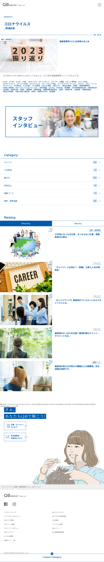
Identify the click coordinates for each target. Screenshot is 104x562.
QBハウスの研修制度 (59, 516)
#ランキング (7, 86)
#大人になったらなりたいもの (26, 88)
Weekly (78, 223)
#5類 (24, 82)
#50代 (18, 82)
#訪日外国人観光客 (22, 91)
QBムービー (56, 528)
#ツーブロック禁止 (49, 84)
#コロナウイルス (9, 84)
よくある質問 (8, 536)
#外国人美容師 (8, 88)
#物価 (22, 90)
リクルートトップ (10, 512)
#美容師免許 (86, 90)
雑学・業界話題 (50, 201)
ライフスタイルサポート (12, 516)
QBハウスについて (58, 512)
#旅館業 (67, 88)
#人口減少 (27, 86)
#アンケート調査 (57, 82)
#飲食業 (52, 91)
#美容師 (77, 90)
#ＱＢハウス (32, 82)
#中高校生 (17, 86)
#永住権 (6, 90)
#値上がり (56, 86)
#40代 (11, 82)
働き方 (50, 177)
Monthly (26, 223)
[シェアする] (5, 504)
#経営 (61, 90)
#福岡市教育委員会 (50, 90)
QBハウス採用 (9, 520)
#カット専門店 (71, 82)
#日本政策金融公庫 (79, 88)
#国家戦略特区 (84, 86)
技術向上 (50, 185)
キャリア (50, 162)
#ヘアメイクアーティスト (67, 84)
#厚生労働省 (66, 86)
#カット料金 (82, 82)
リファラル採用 (57, 524)
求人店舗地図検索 (58, 532)
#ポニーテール (91, 84)
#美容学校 (68, 90)
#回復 (75, 86)
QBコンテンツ (9, 532)
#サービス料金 (22, 84)
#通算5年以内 (42, 91)
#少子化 (52, 88)
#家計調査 (43, 88)
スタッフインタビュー (11, 528)
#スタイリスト (35, 84)
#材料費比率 (92, 88)
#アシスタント (44, 82)
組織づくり (50, 193)
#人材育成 (36, 86)
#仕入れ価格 (46, 86)
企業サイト (8, 540)
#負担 (33, 91)
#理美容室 (37, 90)
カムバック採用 (9, 524)
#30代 (5, 82)
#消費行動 (14, 90)
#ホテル (81, 84)
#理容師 (29, 90)
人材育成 (50, 170)
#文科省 (59, 88)
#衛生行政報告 (8, 91)
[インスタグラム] (14, 504)
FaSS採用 (55, 520)
